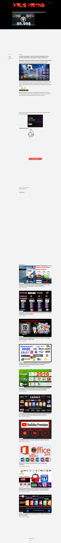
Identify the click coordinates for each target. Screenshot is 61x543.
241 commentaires (24, 287)
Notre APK (34, 12)
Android (17, 12)
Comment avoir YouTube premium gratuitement (34, 440)
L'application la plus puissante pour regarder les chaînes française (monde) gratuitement (34, 363)
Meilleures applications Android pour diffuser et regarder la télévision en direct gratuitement (34, 489)
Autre (40, 12)
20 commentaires (24, 391)
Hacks (19, 12)
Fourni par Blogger (31, 538)
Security (28, 12)
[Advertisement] (30, 38)
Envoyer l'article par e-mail (25, 187)
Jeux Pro (25, 12)
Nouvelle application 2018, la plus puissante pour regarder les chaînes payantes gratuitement (34, 389)
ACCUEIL (13, 12)
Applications (11, 58)
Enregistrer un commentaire (25, 366)
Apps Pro (22, 12)
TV (25, 188)
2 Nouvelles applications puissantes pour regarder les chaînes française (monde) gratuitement (35, 414)
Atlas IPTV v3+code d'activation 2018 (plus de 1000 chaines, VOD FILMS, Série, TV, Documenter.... (34, 285)
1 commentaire (24, 315)
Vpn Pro (31, 12)
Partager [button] (10, 54)
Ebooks (37, 12)
